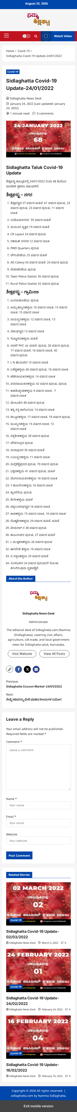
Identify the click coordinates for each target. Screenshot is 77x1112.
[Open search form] (35, 36)
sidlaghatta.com (22, 1096)
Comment (14, 742)
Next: (34, 697)
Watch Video (63, 36)
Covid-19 (12, 71)
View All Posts (54, 653)
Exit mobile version (38, 1106)
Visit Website (22, 653)
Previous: (34, 684)
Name (11, 799)
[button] (6, 35)
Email (11, 816)
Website (11, 834)
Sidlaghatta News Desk (25, 98)
